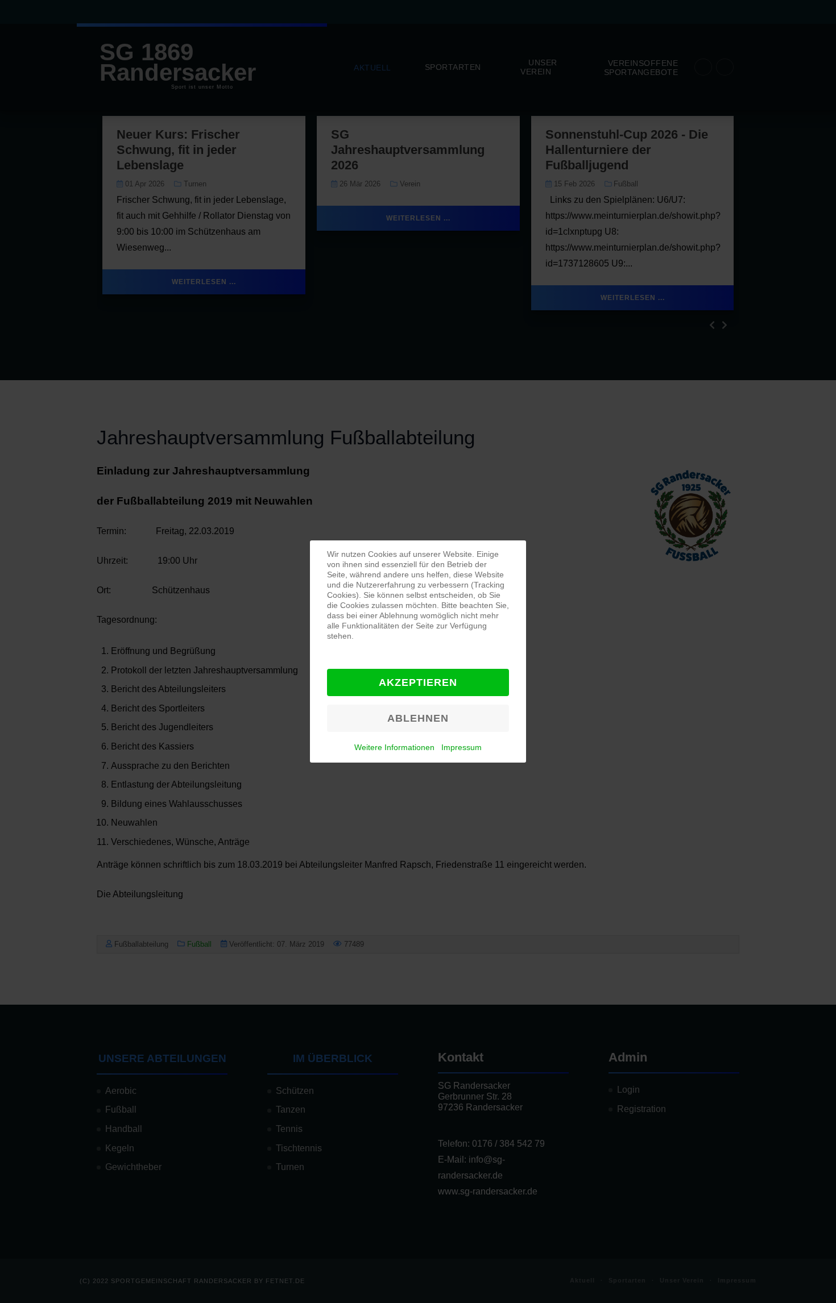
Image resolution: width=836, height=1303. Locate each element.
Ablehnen (418, 718)
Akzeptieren (418, 682)
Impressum (461, 747)
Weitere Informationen (394, 747)
